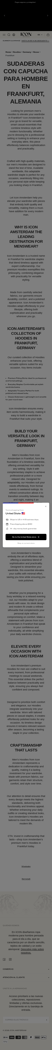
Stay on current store (26, 543)
